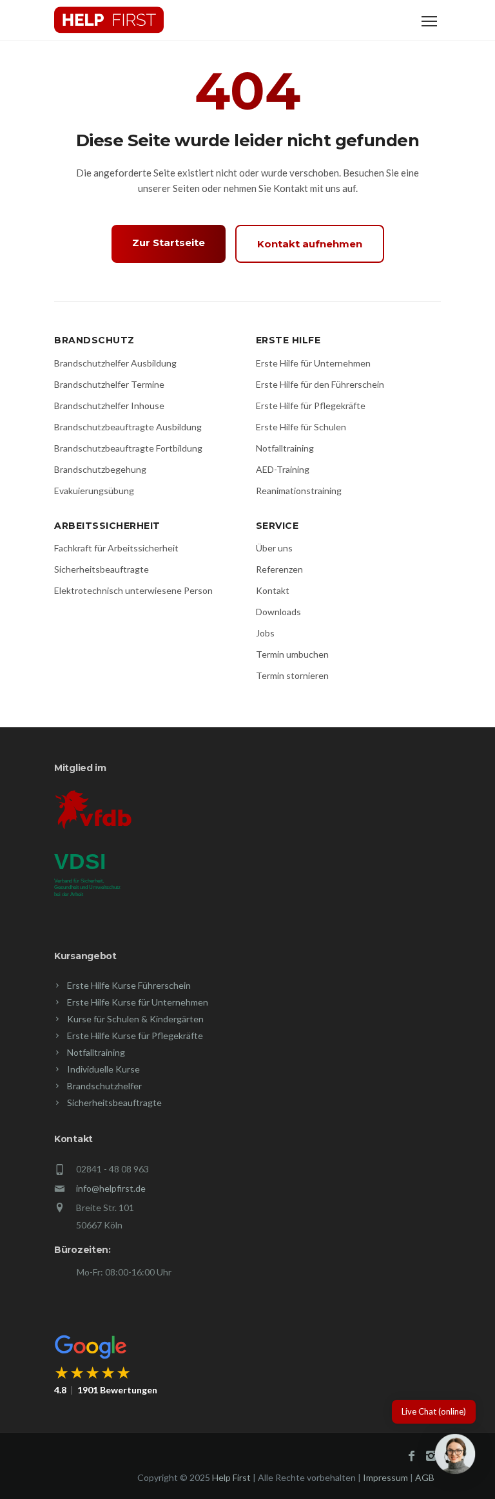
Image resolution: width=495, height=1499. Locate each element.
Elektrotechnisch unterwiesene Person (133, 590)
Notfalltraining (285, 448)
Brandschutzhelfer (104, 1085)
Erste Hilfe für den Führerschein (320, 384)
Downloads (278, 611)
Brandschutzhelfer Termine (109, 384)
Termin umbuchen (292, 654)
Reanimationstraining (299, 490)
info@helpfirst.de (111, 1188)
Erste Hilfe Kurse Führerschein (129, 985)
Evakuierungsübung (94, 490)
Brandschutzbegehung (100, 469)
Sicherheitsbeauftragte (101, 569)
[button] (455, 1456)
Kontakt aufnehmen (309, 244)
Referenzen (279, 569)
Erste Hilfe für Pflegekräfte (310, 405)
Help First (231, 1477)
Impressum (385, 1477)
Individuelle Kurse (103, 1069)
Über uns (274, 547)
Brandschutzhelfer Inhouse (109, 405)
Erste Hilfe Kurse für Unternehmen (137, 1002)
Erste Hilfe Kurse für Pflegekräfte (135, 1035)
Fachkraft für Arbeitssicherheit (116, 547)
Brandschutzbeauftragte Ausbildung (128, 426)
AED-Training (282, 469)
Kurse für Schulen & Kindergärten (135, 1018)
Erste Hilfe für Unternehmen (313, 363)
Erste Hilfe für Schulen (301, 426)
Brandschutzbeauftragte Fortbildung (128, 448)
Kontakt (272, 590)
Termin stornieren (292, 675)
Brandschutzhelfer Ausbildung (115, 363)
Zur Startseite (168, 242)
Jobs (265, 632)
